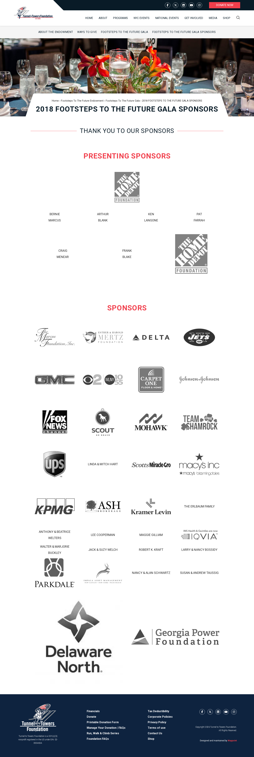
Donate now (224, 5)
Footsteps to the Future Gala (124, 32)
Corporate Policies (160, 716)
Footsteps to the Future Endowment (82, 100)
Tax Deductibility (158, 711)
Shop (226, 18)
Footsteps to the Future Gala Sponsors (184, 32)
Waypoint (232, 740)
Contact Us (155, 733)
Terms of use (157, 727)
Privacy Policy (157, 722)
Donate (91, 716)
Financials (93, 711)
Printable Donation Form (103, 722)
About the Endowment (55, 32)
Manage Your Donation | (103, 727)
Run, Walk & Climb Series (103, 733)
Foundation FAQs (98, 738)
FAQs (122, 727)
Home (89, 18)
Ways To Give (87, 32)
